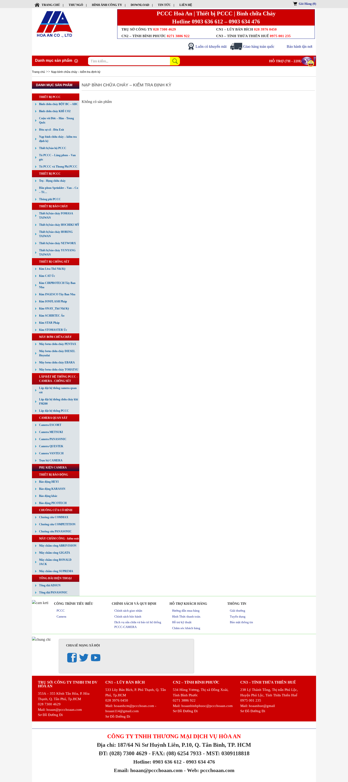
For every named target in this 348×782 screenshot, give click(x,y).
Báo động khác (48, 496)
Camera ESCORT (50, 425)
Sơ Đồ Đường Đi (50, 715)
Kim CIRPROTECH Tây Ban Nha (57, 285)
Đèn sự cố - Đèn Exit (51, 129)
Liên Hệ (185, 5)
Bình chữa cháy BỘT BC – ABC (58, 104)
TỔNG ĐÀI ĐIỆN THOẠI (55, 578)
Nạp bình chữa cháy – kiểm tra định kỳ (75, 72)
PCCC (61, 610)
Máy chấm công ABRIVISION (57, 545)
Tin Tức (164, 5)
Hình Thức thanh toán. (186, 616)
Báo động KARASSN (52, 488)
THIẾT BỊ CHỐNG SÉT (54, 261)
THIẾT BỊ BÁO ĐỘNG (53, 474)
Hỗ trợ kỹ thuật (182, 622)
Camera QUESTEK (51, 446)
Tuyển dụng (237, 616)
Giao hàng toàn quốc (258, 46)
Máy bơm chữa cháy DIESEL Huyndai (57, 353)
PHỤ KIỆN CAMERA (53, 467)
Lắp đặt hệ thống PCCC (54, 410)
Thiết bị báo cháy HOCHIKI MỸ (59, 224)
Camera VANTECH (51, 453)
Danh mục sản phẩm (53, 60)
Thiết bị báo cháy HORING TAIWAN (56, 234)
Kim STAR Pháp (49, 322)
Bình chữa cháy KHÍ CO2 (55, 111)
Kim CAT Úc (47, 276)
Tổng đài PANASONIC (53, 592)
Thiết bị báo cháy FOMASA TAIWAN (56, 215)
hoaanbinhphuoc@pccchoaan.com (207, 706)
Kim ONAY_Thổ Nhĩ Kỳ (54, 308)
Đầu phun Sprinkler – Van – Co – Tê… (58, 190)
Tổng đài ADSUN (50, 585)
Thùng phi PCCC (50, 199)
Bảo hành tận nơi (299, 46)
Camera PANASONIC (53, 439)
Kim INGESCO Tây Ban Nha (57, 294)
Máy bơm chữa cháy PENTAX (57, 344)
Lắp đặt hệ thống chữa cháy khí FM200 (58, 401)
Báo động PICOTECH (53, 503)
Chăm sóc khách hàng (186, 628)
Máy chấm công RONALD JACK (55, 562)
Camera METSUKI (51, 432)
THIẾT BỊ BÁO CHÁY (53, 206)
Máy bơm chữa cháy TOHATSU (58, 369)
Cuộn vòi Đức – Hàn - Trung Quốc (56, 120)
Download (140, 5)
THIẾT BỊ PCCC (50, 97)
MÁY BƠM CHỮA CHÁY (55, 337)
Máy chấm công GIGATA (54, 552)
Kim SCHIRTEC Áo (51, 315)
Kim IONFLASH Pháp (53, 301)
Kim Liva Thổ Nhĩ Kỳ (52, 268)
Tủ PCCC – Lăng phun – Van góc (57, 157)
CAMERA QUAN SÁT (53, 418)
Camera (61, 616)
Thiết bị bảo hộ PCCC (52, 148)
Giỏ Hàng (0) (307, 3)
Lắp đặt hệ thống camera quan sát (58, 390)
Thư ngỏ (76, 5)
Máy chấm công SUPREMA (56, 571)
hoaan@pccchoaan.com (64, 709)
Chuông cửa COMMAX (53, 517)
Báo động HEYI (49, 481)
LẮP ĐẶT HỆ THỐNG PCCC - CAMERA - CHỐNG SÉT (58, 379)
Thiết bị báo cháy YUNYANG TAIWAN (57, 252)
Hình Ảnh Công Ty (107, 5)
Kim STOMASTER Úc (53, 329)
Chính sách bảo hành (127, 616)
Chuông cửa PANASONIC (55, 531)
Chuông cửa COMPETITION (57, 524)
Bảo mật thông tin (241, 622)
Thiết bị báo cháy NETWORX (57, 243)
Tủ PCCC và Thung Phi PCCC (58, 166)
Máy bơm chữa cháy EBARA (57, 362)
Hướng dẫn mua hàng (186, 610)
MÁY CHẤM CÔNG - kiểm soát (59, 538)
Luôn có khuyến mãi (211, 46)
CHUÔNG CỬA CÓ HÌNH (55, 510)
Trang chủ (51, 5)
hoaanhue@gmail (262, 706)
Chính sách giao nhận (128, 610)
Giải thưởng (237, 610)
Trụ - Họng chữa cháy (52, 180)
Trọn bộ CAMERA (50, 460)
